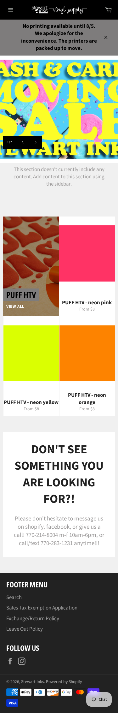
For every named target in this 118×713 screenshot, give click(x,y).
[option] (59, 109)
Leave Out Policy (24, 629)
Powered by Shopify (64, 682)
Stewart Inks (32, 682)
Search (14, 597)
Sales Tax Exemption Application (41, 608)
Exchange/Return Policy (32, 618)
